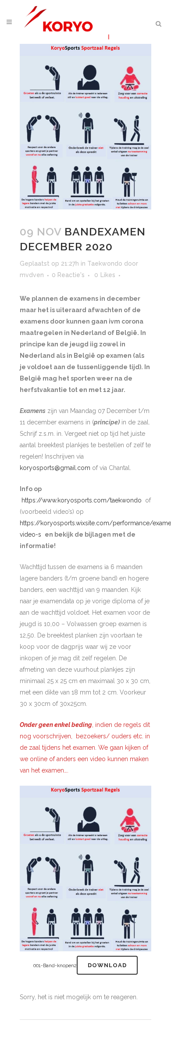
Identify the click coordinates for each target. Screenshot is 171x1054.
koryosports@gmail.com (55, 467)
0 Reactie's (68, 274)
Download (107, 965)
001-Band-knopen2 (55, 965)
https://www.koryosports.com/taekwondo (81, 500)
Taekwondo (104, 263)
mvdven (32, 274)
